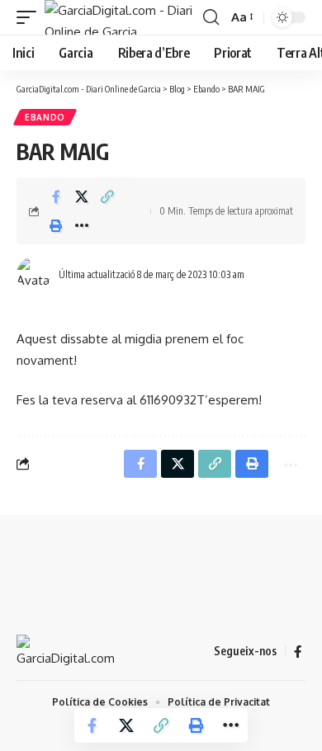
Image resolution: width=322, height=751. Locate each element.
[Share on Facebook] (56, 196)
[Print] (56, 225)
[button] (31, 17)
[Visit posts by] (34, 274)
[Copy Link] (107, 196)
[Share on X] (81, 196)
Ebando (45, 117)
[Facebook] (297, 652)
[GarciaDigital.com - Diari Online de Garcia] (122, 17)
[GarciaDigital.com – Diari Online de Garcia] (66, 651)
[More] (81, 225)
